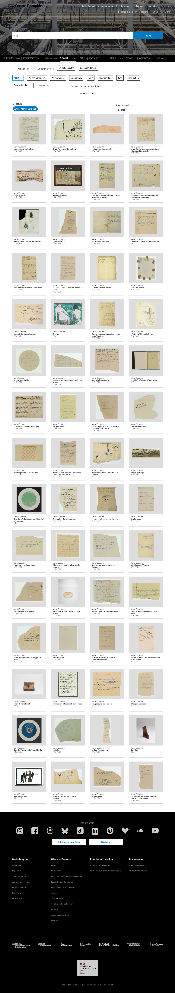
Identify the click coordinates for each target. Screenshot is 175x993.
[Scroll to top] (168, 986)
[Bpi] (23, 947)
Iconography (76, 77)
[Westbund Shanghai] (136, 947)
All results (11, 58)
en (169, 6)
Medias (116, 58)
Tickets (144, 11)
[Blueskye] (64, 831)
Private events (56, 871)
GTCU (83, 985)
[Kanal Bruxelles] (111, 947)
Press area (54, 920)
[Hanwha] (156, 947)
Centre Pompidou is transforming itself (100, 5)
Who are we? (16, 865)
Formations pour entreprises (100, 865)
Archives (145, 58)
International (16, 893)
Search (148, 35)
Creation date (105, 77)
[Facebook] (34, 831)
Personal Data (92, 985)
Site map (76, 985)
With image (23, 68)
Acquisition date (21, 85)
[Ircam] (47, 947)
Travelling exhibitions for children (62, 904)
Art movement (58, 77)
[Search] (163, 4)
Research (54, 909)
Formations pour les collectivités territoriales (105, 871)
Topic (90, 77)
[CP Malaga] (87, 947)
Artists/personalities (93, 58)
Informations (31, 58)
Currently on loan (45, 68)
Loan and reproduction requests (62, 882)
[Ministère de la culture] (87, 968)
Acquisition (134, 77)
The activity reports (19, 876)
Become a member (128, 11)
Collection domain (88, 67)
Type (120, 77)
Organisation (16, 871)
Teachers (54, 893)
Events (50, 58)
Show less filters (87, 93)
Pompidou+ (153, 6)
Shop (156, 11)
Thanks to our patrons (136, 865)
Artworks (68, 58)
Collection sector (66, 67)
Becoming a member (19, 887)
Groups (53, 865)
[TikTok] (80, 831)
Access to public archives (60, 915)
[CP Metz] (68, 947)
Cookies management (105, 985)
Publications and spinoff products (63, 887)
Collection (139, 6)
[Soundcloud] (140, 831)
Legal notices (67, 985)
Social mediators (57, 898)
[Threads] (49, 831)
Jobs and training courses (21, 882)
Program (125, 6)
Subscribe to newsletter (69, 842)
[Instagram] (19, 831)
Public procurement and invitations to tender (67, 876)
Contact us (106, 842)
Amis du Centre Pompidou (138, 871)
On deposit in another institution (85, 86)
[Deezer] (125, 831)
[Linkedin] (95, 831)
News (131, 58)
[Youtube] (155, 831)
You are (166, 11)
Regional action (17, 898)
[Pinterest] (110, 831)
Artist (18, 77)
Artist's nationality (37, 77)
